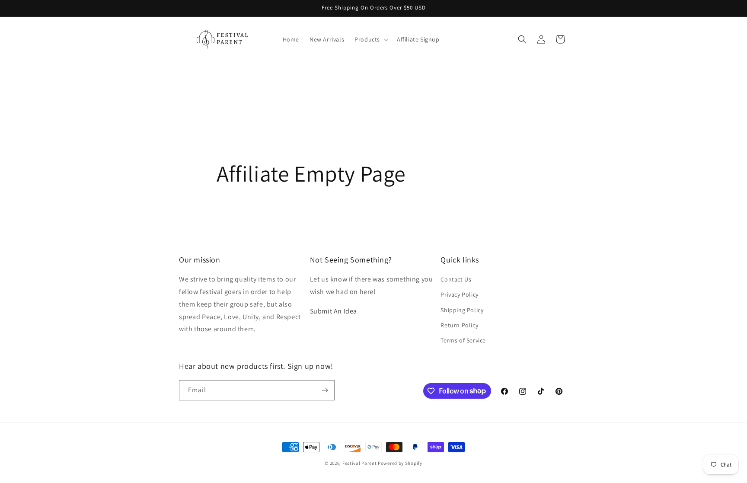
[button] (370, 39)
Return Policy (459, 325)
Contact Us (456, 279)
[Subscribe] (324, 390)
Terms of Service (463, 340)
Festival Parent (359, 463)
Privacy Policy (459, 294)
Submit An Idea (333, 311)
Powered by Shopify (400, 463)
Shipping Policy (462, 310)
